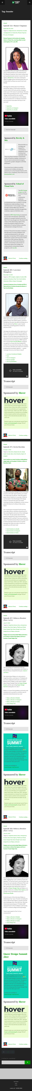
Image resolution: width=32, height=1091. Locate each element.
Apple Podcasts (16, 1081)
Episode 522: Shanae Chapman (15, 26)
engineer (18, 277)
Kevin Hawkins (17, 454)
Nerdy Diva (15, 32)
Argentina (11, 625)
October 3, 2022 (7, 449)
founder (25, 30)
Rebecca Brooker (15, 631)
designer (13, 277)
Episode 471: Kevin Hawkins (14, 447)
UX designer (11, 34)
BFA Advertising (15, 214)
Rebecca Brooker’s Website (13, 698)
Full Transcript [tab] (9, 387)
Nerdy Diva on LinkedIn (11, 109)
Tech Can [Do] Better (16, 341)
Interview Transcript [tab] (10, 129)
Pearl (15, 279)
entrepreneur (20, 30)
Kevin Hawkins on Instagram (13, 530)
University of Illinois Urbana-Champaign (12, 281)
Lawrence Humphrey (8, 279)
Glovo (12, 454)
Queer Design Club (7, 629)
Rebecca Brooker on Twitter (13, 701)
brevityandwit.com (9, 174)
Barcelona (11, 451)
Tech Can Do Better (21, 279)
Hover (22, 393)
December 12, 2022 (8, 274)
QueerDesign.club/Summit (11, 767)
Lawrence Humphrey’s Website (14, 354)
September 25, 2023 (8, 28)
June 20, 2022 (6, 833)
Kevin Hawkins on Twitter (12, 532)
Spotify (16, 1083)
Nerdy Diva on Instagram (12, 108)
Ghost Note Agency (12, 627)
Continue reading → (24, 258)
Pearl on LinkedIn (10, 359)
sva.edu (15, 247)
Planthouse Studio (21, 627)
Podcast (5, 23)
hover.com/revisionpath (10, 423)
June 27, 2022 (6, 623)
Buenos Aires (17, 625)
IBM (25, 277)
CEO (10, 277)
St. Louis (5, 34)
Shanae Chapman (22, 32)
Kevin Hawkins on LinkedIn (12, 529)
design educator (12, 30)
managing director (7, 32)
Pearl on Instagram (10, 357)
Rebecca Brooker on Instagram (13, 699)
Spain (22, 454)
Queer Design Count (17, 629)
